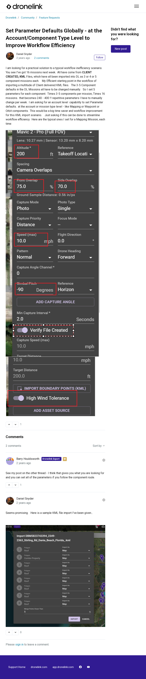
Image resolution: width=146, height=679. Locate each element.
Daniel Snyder (24, 54)
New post (121, 48)
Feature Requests (49, 17)
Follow (99, 57)
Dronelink (11, 17)
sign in (19, 644)
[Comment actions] (104, 460)
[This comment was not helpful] (15, 485)
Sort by (97, 445)
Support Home (16, 667)
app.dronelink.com (63, 667)
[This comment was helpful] (9, 485)
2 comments (41, 58)
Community (28, 17)
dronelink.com (39, 667)
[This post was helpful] (9, 424)
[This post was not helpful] (15, 424)
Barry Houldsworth (28, 459)
